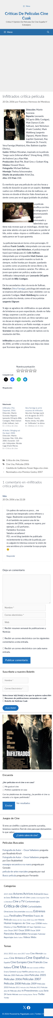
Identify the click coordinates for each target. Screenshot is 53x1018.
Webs (33, 937)
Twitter (38, 1014)
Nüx (5, 496)
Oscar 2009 (35, 931)
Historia (41, 920)
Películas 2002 (39, 972)
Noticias (21, 927)
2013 (10, 954)
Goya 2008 (26, 920)
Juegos (33, 923)
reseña (40, 991)
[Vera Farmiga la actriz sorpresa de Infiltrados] (36, 417)
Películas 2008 (12, 983)
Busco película (9, 876)
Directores (8, 912)
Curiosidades (35, 907)
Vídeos (26, 937)
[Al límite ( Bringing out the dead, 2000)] (14, 439)
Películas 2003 (9, 975)
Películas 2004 (22, 975)
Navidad (18, 972)
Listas (39, 923)
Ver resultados (23, 803)
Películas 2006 (22, 464)
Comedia (35, 968)
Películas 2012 (24, 987)
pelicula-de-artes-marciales (15, 872)
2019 (6, 894)
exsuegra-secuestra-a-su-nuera (17, 864)
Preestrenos (31, 990)
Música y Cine (10, 927)
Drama (6, 972)
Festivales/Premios (21, 915)
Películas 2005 (37, 975)
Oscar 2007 (13, 931)
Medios (44, 923)
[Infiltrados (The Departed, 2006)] (14, 417)
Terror (35, 994)
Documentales (19, 912)
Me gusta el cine (12, 787)
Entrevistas (29, 912)
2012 (6, 954)
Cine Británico (17, 958)
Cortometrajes (32, 901)
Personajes (32, 934)
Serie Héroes (12, 994)
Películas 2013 (35, 987)
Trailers (20, 937)
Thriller (41, 994)
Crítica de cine (12, 460)
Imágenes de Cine (21, 923)
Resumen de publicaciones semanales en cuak (25, 698)
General (12, 972)
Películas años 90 (17, 991)
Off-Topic (29, 927)
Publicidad (41, 934)
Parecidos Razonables (15, 934)
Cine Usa (10, 464)
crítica (41, 968)
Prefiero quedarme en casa (16, 790)
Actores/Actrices (23, 894)
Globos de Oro (17, 920)
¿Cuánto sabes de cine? (27, 835)
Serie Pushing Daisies (25, 994)
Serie (16, 937)
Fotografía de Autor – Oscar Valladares (21, 850)
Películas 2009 (29, 984)
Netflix (25, 972)
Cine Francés (34, 962)
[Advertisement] (26, 63)
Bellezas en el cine (20, 897)
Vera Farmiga (18, 289)
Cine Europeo (19, 962)
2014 (19, 953)
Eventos (6, 916)
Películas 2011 (14, 987)
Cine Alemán (36, 953)
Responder (11, 556)
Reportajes (8, 937)
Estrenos (24, 460)
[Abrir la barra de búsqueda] (48, 32)
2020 (10, 894)
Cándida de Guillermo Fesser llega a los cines (27, 468)
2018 (28, 953)
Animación (39, 894)
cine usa (29, 968)
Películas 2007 (32, 979)
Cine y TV (19, 901)
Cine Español (40, 897)
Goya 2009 (34, 920)
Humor (8, 923)
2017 (23, 954)
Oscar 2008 (24, 930)
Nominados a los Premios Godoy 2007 (24, 472)
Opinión (37, 927)
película (31, 972)
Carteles (33, 897)
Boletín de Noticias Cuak (16, 701)
